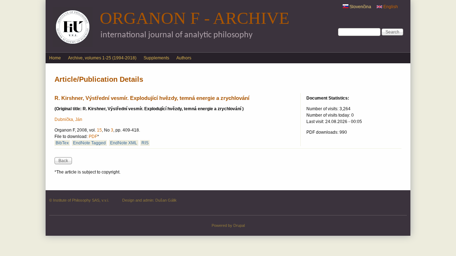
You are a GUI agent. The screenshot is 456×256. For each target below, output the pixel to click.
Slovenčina (359, 6)
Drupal (239, 225)
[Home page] (73, 45)
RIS (145, 142)
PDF (93, 136)
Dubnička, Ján (68, 119)
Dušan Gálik (166, 200)
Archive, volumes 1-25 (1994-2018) (102, 57)
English (390, 6)
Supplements (156, 57)
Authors (183, 57)
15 (99, 130)
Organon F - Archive (194, 18)
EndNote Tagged (89, 142)
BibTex (62, 142)
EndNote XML (123, 142)
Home (55, 57)
